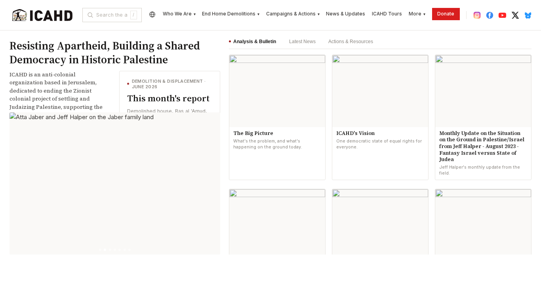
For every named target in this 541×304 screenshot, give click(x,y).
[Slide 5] (119, 250)
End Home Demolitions (230, 14)
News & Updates (345, 14)
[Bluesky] (528, 15)
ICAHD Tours (387, 14)
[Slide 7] (129, 250)
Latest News (302, 41)
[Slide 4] (115, 250)
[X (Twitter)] (515, 15)
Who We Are (179, 14)
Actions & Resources (350, 41)
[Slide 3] (110, 250)
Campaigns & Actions (293, 14)
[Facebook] (490, 15)
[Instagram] (477, 15)
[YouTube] (502, 15)
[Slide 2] (105, 250)
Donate (445, 14)
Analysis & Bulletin (254, 41)
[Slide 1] (100, 250)
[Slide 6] (125, 250)
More (417, 14)
